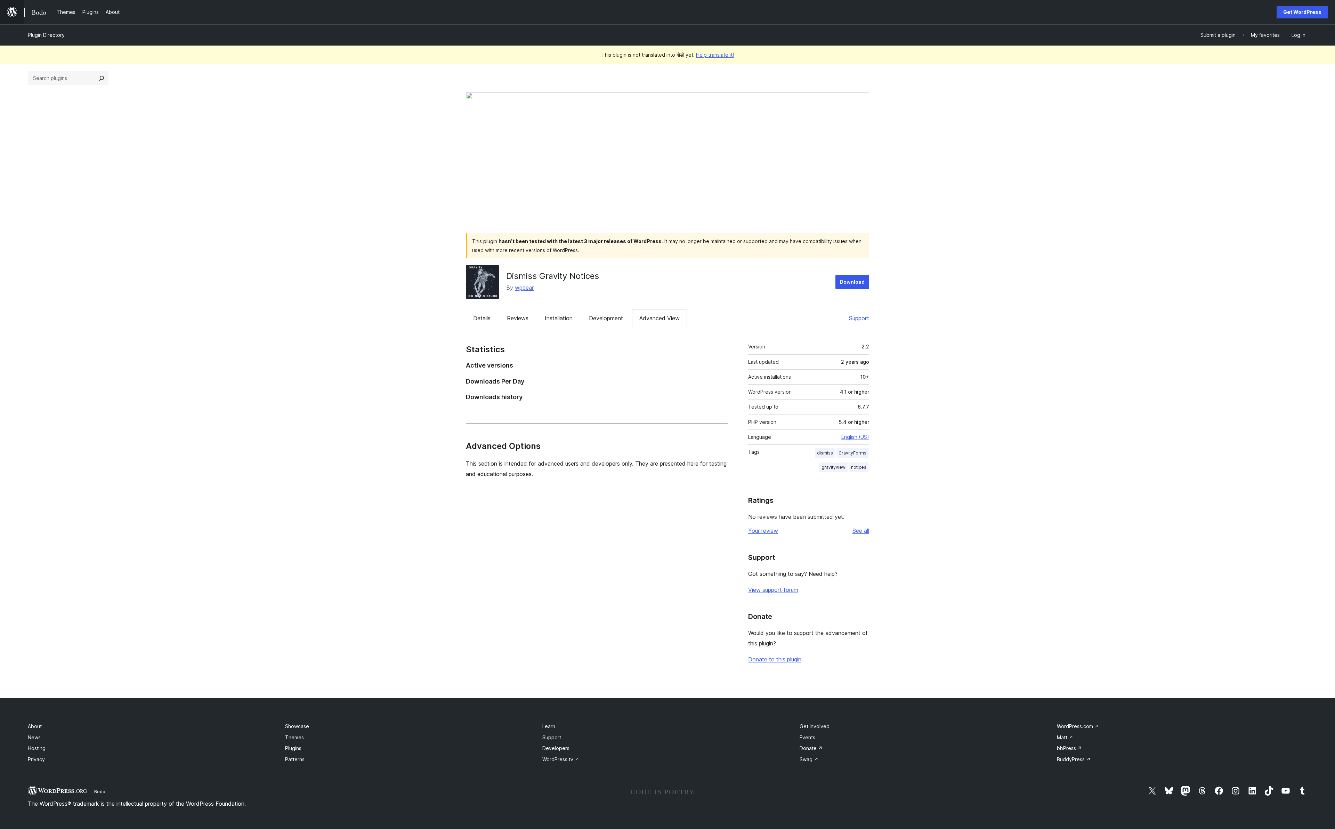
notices (858, 467)
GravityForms (852, 453)
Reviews (517, 318)
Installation (559, 318)
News (34, 737)
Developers (555, 748)
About (35, 726)
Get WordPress (1302, 12)
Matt (1065, 737)
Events (807, 737)
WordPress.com (1078, 726)
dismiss (825, 453)
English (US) (855, 437)
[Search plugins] (101, 78)
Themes (294, 737)
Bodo (99, 791)
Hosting (37, 748)
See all (860, 530)
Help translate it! (715, 55)
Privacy (36, 759)
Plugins (293, 748)
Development (606, 318)
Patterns (295, 759)
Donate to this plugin (774, 659)
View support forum (773, 589)
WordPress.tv (560, 759)
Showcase (297, 726)
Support (859, 318)
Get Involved (815, 726)
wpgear (524, 287)
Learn (548, 726)
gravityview (834, 467)
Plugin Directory (46, 35)
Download (852, 282)
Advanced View (659, 318)
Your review (763, 530)
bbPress (1069, 748)
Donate (811, 748)
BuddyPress (1074, 759)
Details (482, 318)
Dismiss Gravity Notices (552, 276)
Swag (809, 759)
